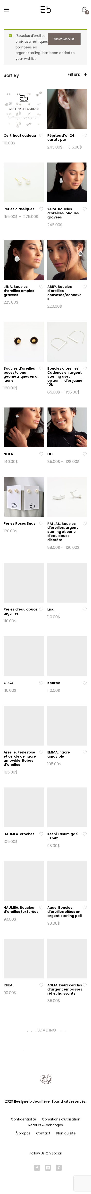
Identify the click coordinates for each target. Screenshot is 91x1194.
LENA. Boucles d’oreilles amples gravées (19, 290)
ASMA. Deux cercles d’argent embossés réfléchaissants (64, 989)
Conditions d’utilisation (61, 1119)
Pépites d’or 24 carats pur (60, 137)
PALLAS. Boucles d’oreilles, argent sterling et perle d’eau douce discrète (62, 531)
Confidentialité (23, 1119)
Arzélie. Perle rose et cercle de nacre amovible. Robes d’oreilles (20, 758)
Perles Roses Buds (19, 523)
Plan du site (66, 1133)
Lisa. (51, 609)
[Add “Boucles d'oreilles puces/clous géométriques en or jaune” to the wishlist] (41, 368)
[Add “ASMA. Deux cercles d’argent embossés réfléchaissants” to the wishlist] (85, 985)
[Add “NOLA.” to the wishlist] (41, 454)
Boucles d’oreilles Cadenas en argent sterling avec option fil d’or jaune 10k (64, 376)
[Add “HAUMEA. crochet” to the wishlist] (41, 834)
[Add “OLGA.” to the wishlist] (41, 683)
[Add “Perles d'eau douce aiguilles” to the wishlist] (41, 609)
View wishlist (64, 39)
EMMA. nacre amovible (58, 754)
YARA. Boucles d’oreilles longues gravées (63, 213)
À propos (23, 1133)
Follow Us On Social (46, 1153)
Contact (43, 1133)
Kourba (53, 682)
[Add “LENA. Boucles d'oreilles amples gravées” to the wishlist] (41, 287)
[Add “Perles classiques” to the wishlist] (41, 209)
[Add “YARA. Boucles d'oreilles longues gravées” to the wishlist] (85, 209)
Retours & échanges (45, 1125)
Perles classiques (19, 209)
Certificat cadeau (20, 135)
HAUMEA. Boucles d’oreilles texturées (21, 909)
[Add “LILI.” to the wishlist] (85, 454)
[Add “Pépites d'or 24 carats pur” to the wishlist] (85, 136)
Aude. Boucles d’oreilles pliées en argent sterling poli (64, 911)
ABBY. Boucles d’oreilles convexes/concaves (64, 292)
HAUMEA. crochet (19, 834)
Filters (75, 74)
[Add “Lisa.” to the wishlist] (85, 609)
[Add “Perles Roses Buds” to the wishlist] (41, 524)
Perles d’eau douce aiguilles (21, 611)
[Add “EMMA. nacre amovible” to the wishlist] (85, 752)
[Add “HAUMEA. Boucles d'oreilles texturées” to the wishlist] (41, 908)
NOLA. (9, 454)
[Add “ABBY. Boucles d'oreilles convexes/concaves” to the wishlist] (85, 287)
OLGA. (9, 682)
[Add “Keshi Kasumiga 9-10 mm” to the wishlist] (85, 834)
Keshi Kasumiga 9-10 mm (63, 836)
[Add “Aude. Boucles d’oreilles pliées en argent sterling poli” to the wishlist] (85, 908)
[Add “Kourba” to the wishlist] (85, 683)
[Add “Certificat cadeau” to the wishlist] (41, 136)
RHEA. (8, 985)
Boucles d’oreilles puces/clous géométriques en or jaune (21, 374)
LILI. (50, 454)
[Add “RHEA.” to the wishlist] (41, 985)
